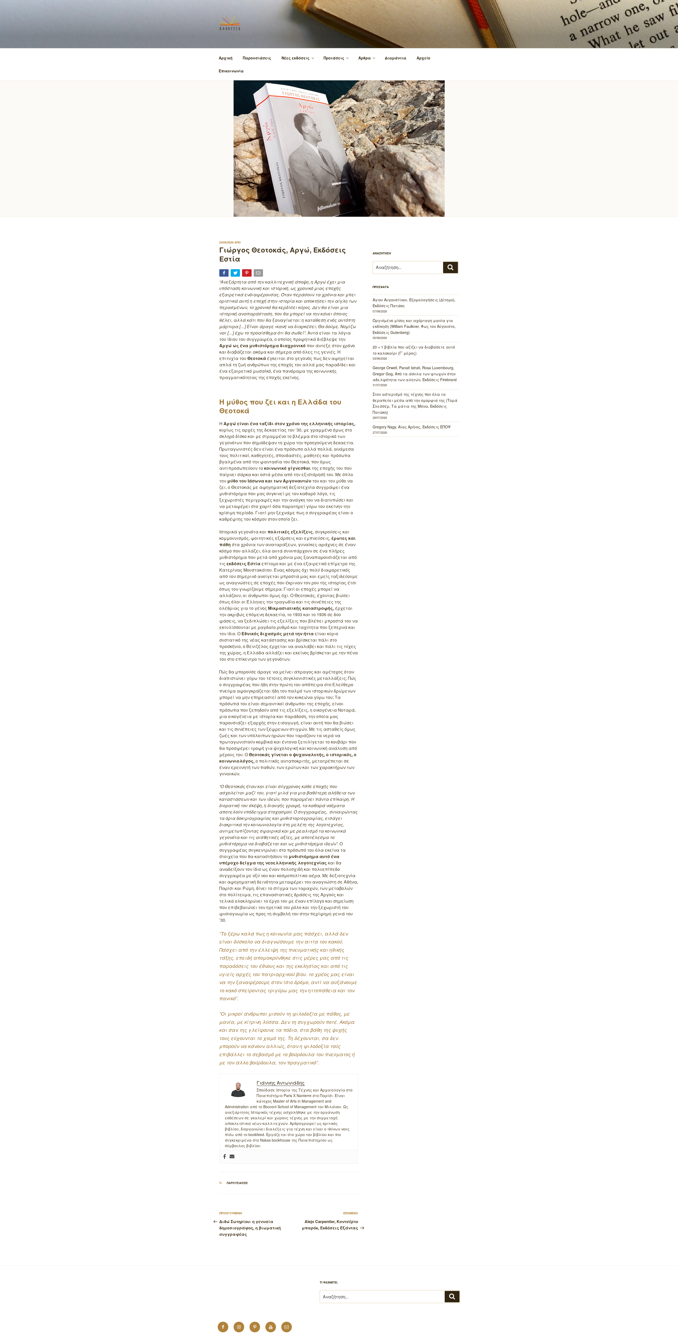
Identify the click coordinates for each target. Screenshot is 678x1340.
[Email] (259, 274)
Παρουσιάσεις (257, 57)
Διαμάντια (395, 57)
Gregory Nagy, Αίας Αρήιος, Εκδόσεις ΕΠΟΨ (411, 426)
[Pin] (247, 274)
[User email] (232, 1156)
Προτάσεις (334, 57)
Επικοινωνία (231, 70)
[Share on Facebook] (224, 274)
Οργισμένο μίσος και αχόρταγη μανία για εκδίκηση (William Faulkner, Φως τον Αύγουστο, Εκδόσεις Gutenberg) (414, 326)
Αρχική (226, 57)
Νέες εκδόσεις (296, 57)
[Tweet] (236, 274)
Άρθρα (364, 57)
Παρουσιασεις (237, 1183)
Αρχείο (423, 57)
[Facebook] (224, 1156)
